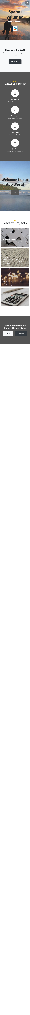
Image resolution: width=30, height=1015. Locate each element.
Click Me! (8, 333)
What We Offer (15, 61)
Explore (15, 55)
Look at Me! (21, 333)
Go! (15, 192)
